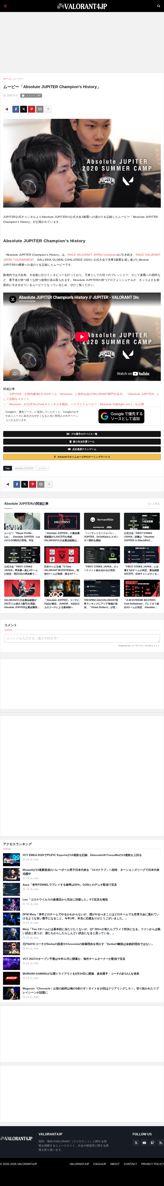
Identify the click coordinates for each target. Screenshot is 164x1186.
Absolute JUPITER (24, 468)
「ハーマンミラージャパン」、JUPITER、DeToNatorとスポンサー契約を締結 (101, 537)
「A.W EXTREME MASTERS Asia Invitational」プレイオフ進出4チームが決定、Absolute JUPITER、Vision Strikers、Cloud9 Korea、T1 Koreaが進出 (142, 604)
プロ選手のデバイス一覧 (84, 434)
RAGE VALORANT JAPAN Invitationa (93, 254)
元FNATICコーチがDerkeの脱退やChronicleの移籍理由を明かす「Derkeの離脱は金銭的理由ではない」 (88, 944)
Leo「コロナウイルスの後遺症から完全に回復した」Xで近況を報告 (65, 899)
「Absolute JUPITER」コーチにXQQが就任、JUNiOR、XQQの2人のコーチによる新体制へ (62, 604)
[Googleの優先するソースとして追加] (121, 416)
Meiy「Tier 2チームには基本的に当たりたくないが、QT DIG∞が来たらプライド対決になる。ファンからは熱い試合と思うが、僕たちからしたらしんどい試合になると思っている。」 (91, 931)
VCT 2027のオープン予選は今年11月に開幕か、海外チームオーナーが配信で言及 (74, 958)
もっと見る (154, 503)
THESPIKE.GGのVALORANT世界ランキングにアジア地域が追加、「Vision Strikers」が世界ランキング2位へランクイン (101, 604)
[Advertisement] (82, 776)
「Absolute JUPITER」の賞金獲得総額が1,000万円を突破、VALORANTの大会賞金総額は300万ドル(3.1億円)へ (62, 537)
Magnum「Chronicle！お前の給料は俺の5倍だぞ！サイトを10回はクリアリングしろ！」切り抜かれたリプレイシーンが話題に (91, 990)
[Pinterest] (31, 109)
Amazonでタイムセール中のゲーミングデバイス (84, 456)
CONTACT (130, 1164)
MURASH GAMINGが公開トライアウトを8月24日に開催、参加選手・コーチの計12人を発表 (81, 973)
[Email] (39, 109)
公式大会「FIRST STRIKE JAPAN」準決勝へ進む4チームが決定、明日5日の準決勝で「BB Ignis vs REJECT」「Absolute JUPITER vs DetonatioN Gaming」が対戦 (21, 570)
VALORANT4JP (79, 1164)
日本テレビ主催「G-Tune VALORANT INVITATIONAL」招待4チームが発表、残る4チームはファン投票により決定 (61, 570)
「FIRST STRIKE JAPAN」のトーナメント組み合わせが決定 (101, 568)
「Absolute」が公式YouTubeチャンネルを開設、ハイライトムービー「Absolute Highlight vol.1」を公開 (75, 404)
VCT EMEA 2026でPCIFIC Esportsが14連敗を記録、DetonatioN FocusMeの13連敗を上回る (82, 855)
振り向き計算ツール (84, 441)
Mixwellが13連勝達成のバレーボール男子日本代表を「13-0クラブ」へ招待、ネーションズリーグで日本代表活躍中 (91, 871)
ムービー (18, 78)
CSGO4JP (99, 1164)
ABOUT (115, 1164)
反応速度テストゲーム (84, 449)
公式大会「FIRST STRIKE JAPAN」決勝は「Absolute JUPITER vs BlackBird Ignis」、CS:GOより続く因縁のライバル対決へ (141, 537)
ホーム (7, 78)
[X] (23, 109)
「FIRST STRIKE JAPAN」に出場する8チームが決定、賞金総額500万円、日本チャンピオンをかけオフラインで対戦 (141, 570)
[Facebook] (15, 109)
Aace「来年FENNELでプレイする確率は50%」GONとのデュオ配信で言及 (70, 884)
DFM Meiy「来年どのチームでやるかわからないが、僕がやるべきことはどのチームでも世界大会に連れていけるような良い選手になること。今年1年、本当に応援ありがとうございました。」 (91, 916)
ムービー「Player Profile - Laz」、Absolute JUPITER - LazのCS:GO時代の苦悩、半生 (22, 537)
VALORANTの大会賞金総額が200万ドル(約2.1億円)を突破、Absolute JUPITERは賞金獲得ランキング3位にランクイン (22, 604)
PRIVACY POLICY (152, 1164)
